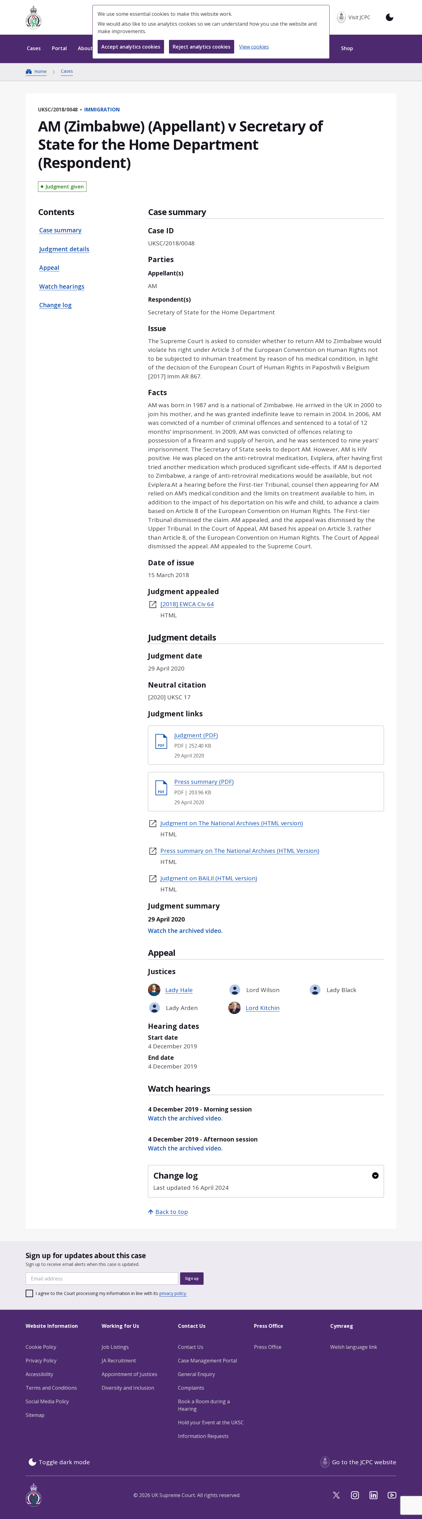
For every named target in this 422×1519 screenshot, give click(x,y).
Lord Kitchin (263, 1008)
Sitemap (35, 1415)
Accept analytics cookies (130, 46)
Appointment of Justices (129, 1374)
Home (40, 71)
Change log (55, 305)
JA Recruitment (119, 1360)
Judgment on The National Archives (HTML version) (231, 823)
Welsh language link (353, 1347)
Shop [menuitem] (347, 48)
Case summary (60, 230)
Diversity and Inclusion (128, 1387)
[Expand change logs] (375, 1175)
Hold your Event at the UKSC (211, 1422)
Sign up (192, 1278)
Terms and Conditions (51, 1387)
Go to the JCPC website (364, 1462)
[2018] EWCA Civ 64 (187, 604)
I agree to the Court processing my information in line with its (111, 1293)
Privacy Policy (41, 1360)
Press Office (267, 1347)
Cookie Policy (41, 1347)
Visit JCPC (359, 17)
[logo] (33, 17)
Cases (67, 71)
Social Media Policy (47, 1401)
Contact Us (190, 1347)
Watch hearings (61, 287)
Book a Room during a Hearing (204, 1405)
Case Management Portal (207, 1360)
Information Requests (203, 1436)
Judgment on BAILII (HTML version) (208, 878)
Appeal (49, 268)
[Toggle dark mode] (389, 17)
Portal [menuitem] (59, 48)
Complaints (191, 1387)
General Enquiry (196, 1374)
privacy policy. (173, 1293)
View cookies (254, 46)
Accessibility (39, 1374)
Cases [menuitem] (34, 48)
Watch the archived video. (185, 931)
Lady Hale (179, 990)
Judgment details (64, 249)
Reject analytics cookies (201, 46)
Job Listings (115, 1347)
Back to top (171, 1212)
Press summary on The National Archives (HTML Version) (239, 851)
